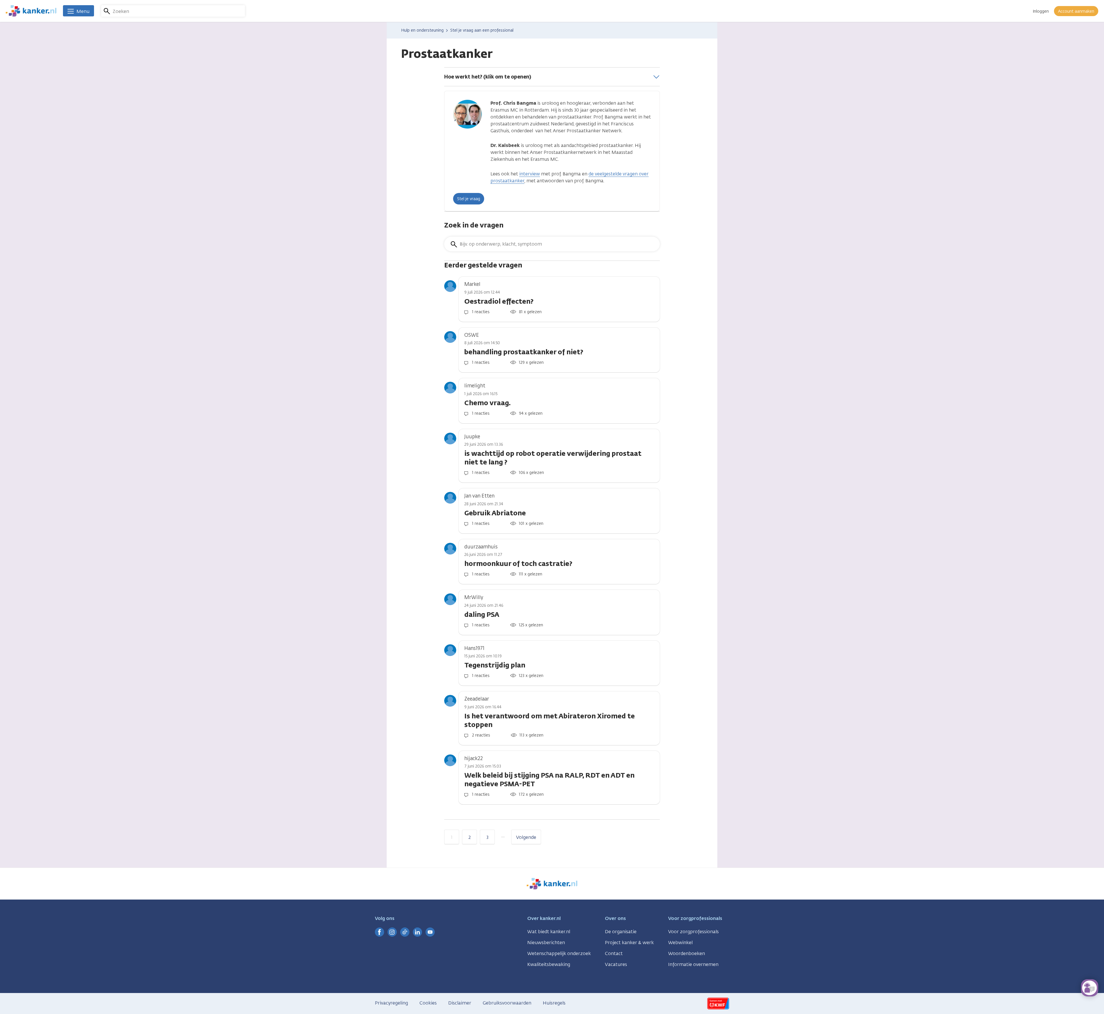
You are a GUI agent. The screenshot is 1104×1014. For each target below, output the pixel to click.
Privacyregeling (391, 1003)
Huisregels (554, 1003)
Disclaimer (459, 1003)
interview (529, 174)
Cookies (428, 1003)
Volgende (526, 837)
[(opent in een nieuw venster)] (379, 932)
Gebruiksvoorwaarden (507, 1003)
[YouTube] (430, 932)
